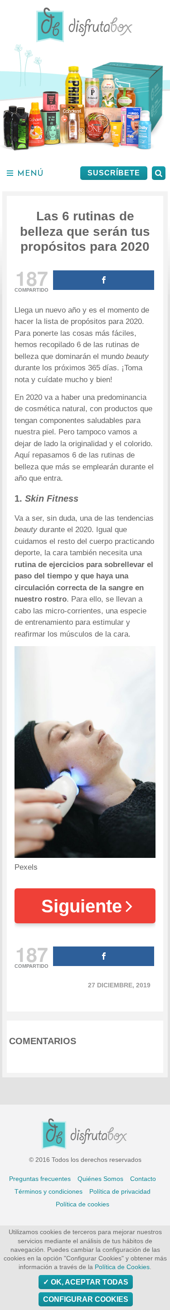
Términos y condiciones (49, 1191)
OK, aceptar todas (88, 1282)
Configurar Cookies (85, 1299)
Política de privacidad (120, 1191)
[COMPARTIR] (103, 280)
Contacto (143, 1178)
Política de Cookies (122, 1267)
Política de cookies (82, 1204)
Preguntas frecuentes (40, 1178)
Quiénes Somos (100, 1178)
